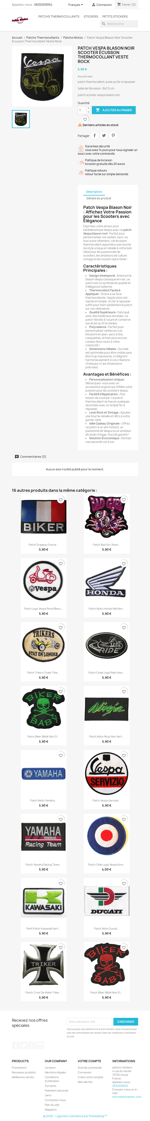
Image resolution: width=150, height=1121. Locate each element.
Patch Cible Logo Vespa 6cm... (106, 864)
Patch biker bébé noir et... (43, 736)
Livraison (50, 1067)
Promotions (19, 1067)
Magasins (51, 1109)
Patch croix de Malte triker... (43, 992)
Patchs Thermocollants (58, 16)
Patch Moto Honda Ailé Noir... (107, 608)
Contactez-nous (55, 1100)
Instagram (40, 1045)
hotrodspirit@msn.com (126, 1096)
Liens (48, 1095)
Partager (94, 135)
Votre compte (89, 1061)
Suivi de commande (90, 1067)
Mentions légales (55, 1072)
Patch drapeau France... (44, 544)
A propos (50, 1085)
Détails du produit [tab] (99, 198)
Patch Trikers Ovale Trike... (43, 672)
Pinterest (113, 135)
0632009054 (43, 5)
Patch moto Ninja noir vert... (106, 736)
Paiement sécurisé (56, 1090)
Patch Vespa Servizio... (107, 800)
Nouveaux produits (24, 1072)
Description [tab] (94, 192)
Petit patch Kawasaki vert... (43, 928)
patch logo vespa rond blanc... (43, 608)
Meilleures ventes (23, 1077)
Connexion (85, 1072)
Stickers (91, 16)
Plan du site (52, 1105)
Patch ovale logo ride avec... (106, 672)
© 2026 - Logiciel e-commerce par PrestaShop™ (75, 1116)
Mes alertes (85, 1082)
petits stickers (115, 16)
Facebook (16, 1045)
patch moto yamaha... (43, 800)
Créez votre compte (90, 1077)
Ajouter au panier (114, 110)
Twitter (24, 1045)
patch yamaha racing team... (43, 864)
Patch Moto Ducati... (106, 928)
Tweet (104, 135)
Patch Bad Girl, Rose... (106, 544)
